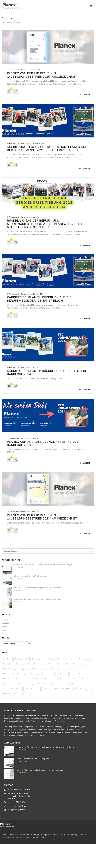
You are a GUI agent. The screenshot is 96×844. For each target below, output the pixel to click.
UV (89, 689)
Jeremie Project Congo (48, 669)
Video (27, 694)
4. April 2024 (34, 512)
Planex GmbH (7, 679)
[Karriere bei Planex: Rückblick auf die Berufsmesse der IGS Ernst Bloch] (48, 271)
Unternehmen (79, 689)
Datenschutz (38, 838)
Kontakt (28, 838)
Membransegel (62, 674)
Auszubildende (54, 659)
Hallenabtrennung (79, 664)
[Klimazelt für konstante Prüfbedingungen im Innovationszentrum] (7, 592)
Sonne (54, 679)
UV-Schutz (7, 694)
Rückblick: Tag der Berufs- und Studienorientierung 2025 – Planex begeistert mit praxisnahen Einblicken (46, 224)
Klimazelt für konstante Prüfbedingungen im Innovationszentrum (37, 588)
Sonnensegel (78, 679)
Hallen (66, 664)
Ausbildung (7, 659)
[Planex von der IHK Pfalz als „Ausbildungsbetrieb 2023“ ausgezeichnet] (48, 489)
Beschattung (7, 664)
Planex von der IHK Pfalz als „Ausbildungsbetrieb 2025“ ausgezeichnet (42, 75)
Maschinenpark (35, 674)
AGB (69, 835)
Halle (59, 664)
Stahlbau (55, 684)
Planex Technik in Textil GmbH (26, 679)
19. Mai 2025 (34, 217)
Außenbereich (68, 659)
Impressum (18, 838)
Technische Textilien (32, 689)
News (23, 70)
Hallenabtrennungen (10, 669)
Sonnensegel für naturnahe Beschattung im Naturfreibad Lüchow (37, 599)
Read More (85, 95)
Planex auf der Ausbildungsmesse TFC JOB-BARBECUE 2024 (43, 443)
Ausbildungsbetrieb (21, 659)
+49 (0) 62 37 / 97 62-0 (16, 802)
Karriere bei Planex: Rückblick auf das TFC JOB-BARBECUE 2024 (47, 372)
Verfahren (17, 694)
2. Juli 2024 (34, 367)
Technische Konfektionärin (70, 684)
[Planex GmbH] (9, 825)
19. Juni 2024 (35, 438)
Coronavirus (20, 664)
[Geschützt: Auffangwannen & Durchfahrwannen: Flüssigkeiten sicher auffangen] (7, 569)
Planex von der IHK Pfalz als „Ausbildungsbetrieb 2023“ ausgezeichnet (42, 517)
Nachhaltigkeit (84, 674)
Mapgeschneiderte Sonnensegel (14, 674)
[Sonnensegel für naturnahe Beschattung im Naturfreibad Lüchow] (7, 603)
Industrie (5, 623)
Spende (45, 684)
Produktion (44, 679)
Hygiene (24, 669)
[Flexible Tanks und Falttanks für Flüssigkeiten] (7, 580)
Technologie (47, 689)
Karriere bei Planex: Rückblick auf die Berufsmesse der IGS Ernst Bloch (39, 299)
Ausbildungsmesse (38, 659)
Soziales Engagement (31, 684)
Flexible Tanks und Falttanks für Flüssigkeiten (30, 576)
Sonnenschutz (65, 679)
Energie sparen (48, 664)
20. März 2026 (35, 70)
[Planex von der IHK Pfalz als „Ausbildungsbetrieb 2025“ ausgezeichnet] (48, 47)
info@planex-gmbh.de (16, 810)
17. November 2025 (37, 143)
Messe (4, 627)
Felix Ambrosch (14, 70)
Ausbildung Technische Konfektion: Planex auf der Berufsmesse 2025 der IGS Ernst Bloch (47, 148)
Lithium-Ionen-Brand (67, 669)
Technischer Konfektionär (12, 689)
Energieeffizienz (33, 664)
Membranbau (48, 674)
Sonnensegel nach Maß (11, 684)
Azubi (78, 659)
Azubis (86, 659)
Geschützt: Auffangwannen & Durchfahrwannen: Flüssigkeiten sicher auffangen (43, 565)
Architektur (6, 620)
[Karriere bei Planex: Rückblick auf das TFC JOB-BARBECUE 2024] (48, 344)
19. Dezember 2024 (37, 294)
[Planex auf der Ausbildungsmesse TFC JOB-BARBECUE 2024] (48, 415)
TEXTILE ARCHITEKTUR (63, 689)
